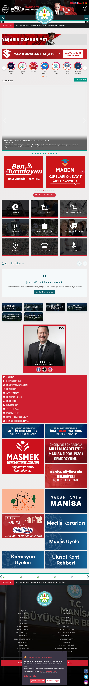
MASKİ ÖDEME (15, 231)
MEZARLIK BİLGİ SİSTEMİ (44, 231)
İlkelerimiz (23, 623)
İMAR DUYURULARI (12, 393)
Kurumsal (23, 617)
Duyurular (23, 645)
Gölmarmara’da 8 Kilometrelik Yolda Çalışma (28, 140)
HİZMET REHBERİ (12, 405)
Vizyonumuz (66, 620)
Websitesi (29, 363)
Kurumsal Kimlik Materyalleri (66, 648)
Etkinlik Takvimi (23, 648)
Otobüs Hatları (66, 636)
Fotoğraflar (30, 359)
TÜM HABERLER (80, 80)
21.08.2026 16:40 (8, 142)
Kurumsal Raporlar (66, 629)
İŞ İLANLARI (73, 250)
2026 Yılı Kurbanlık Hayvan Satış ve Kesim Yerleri (30, 25)
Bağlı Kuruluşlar (22, 633)
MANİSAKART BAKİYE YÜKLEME (17, 385)
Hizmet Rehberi (22, 629)
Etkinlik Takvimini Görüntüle (44, 292)
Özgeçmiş (29, 355)
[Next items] (82, 172)
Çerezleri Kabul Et (37, 681)
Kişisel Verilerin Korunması (23, 639)
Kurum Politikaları (66, 639)
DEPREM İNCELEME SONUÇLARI (17, 417)
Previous (2, 22)
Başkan (23, 611)
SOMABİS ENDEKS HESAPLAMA (17, 421)
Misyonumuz (22, 620)
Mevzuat (66, 626)
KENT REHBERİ (15, 250)
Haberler (66, 642)
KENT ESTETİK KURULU (14, 397)
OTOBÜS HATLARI (44, 250)
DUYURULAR (7, 25)
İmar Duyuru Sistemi (66, 645)
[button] (23, 172)
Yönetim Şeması (22, 626)
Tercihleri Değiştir (53, 681)
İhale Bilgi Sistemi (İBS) (66, 633)
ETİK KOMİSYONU (12, 413)
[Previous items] (6, 172)
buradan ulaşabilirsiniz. (48, 671)
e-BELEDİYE (15, 212)
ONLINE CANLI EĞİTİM (44, 212)
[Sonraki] (85, 68)
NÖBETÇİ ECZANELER (13, 381)
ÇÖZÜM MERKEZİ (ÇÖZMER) (74, 231)
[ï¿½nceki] (4, 68)
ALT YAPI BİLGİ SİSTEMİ (73, 212)
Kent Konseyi (22, 636)
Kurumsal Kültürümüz (66, 623)
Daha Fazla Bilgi (30, 676)
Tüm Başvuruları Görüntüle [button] (44, 195)
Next (87, 22)
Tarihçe (66, 617)
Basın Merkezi (23, 642)
